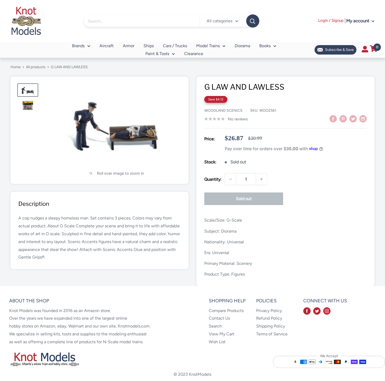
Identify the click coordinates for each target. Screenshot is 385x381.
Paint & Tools (157, 53)
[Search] (252, 21)
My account (358, 20)
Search (215, 326)
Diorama (242, 45)
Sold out (244, 198)
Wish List (217, 341)
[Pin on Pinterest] (343, 118)
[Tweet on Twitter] (353, 118)
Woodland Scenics (223, 110)
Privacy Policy (269, 310)
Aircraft (107, 45)
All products (36, 67)
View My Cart (221, 333)
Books (265, 45)
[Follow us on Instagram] (327, 311)
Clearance (193, 53)
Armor (128, 45)
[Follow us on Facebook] (307, 311)
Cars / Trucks (175, 45)
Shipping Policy (270, 326)
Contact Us (219, 318)
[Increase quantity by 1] (261, 179)
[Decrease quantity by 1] (230, 179)
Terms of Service (272, 333)
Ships (149, 45)
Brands (78, 45)
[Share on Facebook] (333, 118)
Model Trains (208, 45)
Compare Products (226, 310)
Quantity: (213, 179)
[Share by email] (363, 118)
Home (15, 67)
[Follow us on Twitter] (317, 311)
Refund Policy (269, 318)
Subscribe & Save (339, 49)
